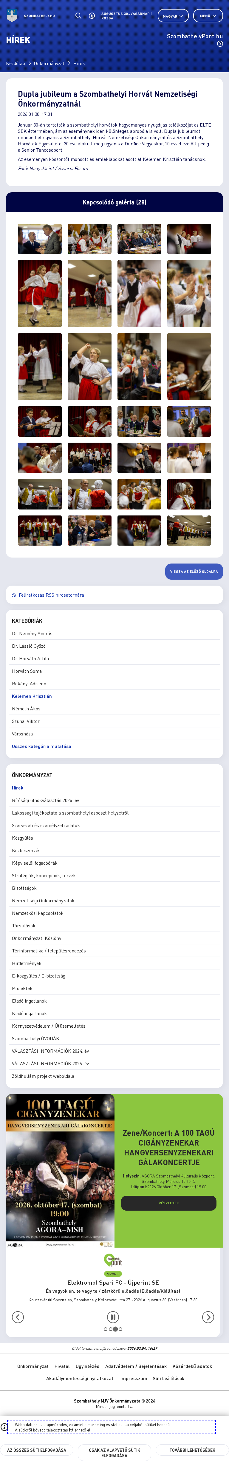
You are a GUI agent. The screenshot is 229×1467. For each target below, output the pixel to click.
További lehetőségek (192, 1450)
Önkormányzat (49, 63)
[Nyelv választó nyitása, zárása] (173, 16)
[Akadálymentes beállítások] (91, 15)
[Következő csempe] (208, 1317)
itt (71, 1429)
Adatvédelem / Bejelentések (136, 1366)
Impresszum (133, 1378)
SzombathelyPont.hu (195, 36)
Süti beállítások (168, 1378)
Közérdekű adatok (192, 1366)
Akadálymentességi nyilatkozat (79, 1378)
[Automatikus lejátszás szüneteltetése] (113, 1317)
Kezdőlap (15, 63)
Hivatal (62, 1366)
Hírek (79, 63)
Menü (205, 15)
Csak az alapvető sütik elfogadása (114, 1452)
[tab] (105, 1329)
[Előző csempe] (18, 1317)
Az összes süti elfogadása (36, 1450)
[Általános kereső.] (78, 15)
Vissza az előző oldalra (194, 571)
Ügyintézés (87, 1366)
